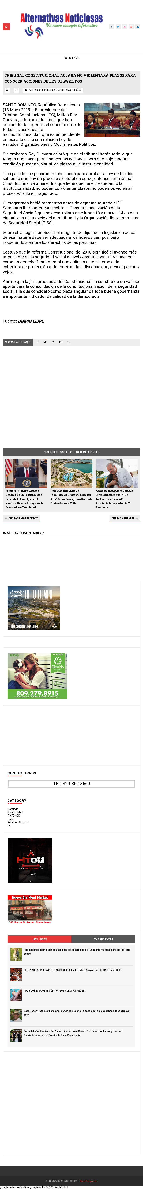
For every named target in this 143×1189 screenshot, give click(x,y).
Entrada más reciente (23, 518)
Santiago (13, 809)
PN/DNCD (14, 815)
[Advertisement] (71, 394)
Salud (11, 819)
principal (77, 90)
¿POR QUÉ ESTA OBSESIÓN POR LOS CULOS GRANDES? (55, 990)
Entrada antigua (123, 518)
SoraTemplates (88, 1181)
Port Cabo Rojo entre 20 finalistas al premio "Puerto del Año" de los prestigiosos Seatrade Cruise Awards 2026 (71, 497)
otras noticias (62, 90)
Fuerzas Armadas (18, 822)
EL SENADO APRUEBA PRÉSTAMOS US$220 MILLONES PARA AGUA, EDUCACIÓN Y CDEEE (73, 970)
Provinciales (15, 812)
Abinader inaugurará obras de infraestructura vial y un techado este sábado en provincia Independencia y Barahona (114, 499)
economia (47, 90)
